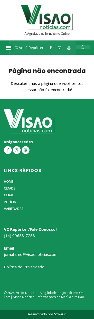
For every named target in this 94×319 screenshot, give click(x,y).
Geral (9, 195)
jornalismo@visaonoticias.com (30, 254)
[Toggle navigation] (8, 47)
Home (9, 181)
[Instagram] (59, 47)
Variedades (14, 208)
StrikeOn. (60, 314)
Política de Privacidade (24, 266)
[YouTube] (69, 47)
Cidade (9, 188)
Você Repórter (30, 47)
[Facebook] (50, 47)
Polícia (10, 201)
